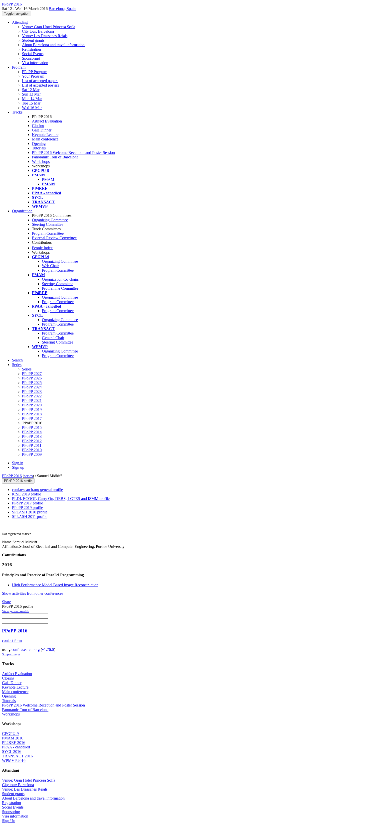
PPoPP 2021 (32, 400)
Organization (22, 211)
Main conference (45, 139)
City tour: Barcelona (38, 31)
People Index (42, 248)
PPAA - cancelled (16, 747)
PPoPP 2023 (32, 391)
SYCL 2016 (11, 751)
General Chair (53, 338)
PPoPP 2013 (32, 436)
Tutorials (39, 148)
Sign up (18, 467)
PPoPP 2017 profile (27, 503)
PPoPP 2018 (32, 414)
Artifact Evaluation (47, 121)
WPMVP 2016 (13, 760)
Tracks (17, 112)
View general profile (15, 611)
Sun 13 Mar (31, 94)
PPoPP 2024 (32, 387)
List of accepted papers (40, 81)
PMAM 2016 (12, 738)
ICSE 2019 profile (26, 494)
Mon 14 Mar (32, 99)
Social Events (32, 54)
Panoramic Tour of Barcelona (55, 157)
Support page (11, 654)
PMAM (48, 179)
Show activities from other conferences (32, 593)
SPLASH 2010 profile (29, 512)
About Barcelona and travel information (53, 45)
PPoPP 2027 (32, 373)
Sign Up (8, 821)
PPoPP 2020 (32, 405)
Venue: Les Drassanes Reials (44, 36)
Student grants (33, 40)
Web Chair (50, 266)
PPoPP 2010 (32, 450)
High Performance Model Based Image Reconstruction (55, 585)
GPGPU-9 (10, 733)
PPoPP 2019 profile (27, 507)
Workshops (41, 161)
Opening (39, 143)
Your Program (33, 76)
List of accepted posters (40, 85)
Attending (20, 22)
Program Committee (48, 233)
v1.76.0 (48, 649)
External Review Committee (54, 238)
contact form (12, 640)
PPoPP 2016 (12, 476)
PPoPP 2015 (32, 427)
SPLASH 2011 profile (29, 516)
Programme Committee (60, 288)
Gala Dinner (41, 130)
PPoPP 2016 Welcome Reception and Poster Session (73, 152)
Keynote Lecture (45, 134)
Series (26, 369)
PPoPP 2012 (32, 441)
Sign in (17, 463)
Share (6, 602)
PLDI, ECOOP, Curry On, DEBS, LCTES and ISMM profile (61, 498)
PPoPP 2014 (32, 432)
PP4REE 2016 (13, 742)
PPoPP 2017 (32, 418)
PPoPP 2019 (32, 409)
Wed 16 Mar (32, 108)
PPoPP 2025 (32, 382)
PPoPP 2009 (32, 454)
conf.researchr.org (25, 649)
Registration (31, 49)
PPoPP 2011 (31, 445)
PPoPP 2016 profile (18, 481)
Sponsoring (31, 58)
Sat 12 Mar (30, 90)
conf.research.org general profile (37, 489)
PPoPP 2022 (32, 396)
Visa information (35, 63)
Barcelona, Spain (62, 8)
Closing (38, 125)
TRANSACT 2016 (17, 756)
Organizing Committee (50, 220)
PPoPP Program (34, 72)
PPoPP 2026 (32, 378)
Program (18, 67)
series (28, 476)
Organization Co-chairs (60, 279)
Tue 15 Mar (31, 103)
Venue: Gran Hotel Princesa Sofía (48, 27)
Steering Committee (47, 224)
